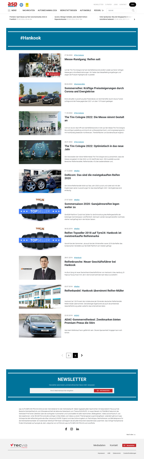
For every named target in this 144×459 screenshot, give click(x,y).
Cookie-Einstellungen (129, 453)
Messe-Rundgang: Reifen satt (82, 59)
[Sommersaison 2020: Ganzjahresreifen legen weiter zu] (40, 210)
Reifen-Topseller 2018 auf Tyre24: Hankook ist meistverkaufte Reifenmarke (93, 234)
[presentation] (134, 19)
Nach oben (130, 434)
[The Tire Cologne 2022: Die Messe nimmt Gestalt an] (40, 123)
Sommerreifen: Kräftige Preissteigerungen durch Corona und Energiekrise (94, 90)
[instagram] (71, 429)
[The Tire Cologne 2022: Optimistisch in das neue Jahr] (40, 152)
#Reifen (77, 171)
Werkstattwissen (68, 10)
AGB (109, 453)
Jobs (116, 4)
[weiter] (81, 355)
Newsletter (98, 4)
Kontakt (123, 4)
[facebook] (66, 429)
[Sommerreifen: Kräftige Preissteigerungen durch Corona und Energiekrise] (40, 94)
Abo (132, 4)
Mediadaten (99, 445)
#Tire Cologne (79, 55)
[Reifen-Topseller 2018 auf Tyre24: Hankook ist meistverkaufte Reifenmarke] (40, 239)
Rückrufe (98, 10)
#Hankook (77, 257)
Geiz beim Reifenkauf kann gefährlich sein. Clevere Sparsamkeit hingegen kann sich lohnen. (93, 331)
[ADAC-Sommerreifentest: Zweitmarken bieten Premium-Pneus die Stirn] (40, 326)
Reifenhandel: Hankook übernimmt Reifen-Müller (94, 290)
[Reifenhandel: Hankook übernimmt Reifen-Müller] (40, 297)
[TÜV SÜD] (20, 4)
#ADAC (76, 315)
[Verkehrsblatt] (26, 4)
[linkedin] (77, 429)
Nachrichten (29, 10)
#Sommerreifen (79, 84)
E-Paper (108, 4)
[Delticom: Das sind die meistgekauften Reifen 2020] (40, 181)
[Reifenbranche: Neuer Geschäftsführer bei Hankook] (40, 268)
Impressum (101, 453)
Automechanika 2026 (47, 10)
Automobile (85, 10)
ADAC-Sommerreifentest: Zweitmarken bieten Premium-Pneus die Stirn (93, 321)
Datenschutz (117, 453)
